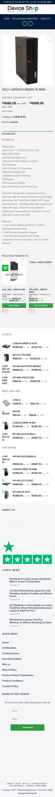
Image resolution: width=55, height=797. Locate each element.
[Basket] (51, 9)
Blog (18, 784)
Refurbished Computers (25, 19)
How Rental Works (12, 659)
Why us (6, 664)
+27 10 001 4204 (44, 2)
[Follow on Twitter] (15, 535)
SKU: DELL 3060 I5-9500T (38, 290)
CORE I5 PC (45, 19)
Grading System (10, 653)
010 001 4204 (19, 528)
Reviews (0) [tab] (8, 140)
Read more (14, 305)
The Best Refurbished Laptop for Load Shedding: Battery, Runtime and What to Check (30, 593)
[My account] (46, 9)
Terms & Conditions (12, 681)
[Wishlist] (41, 9)
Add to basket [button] (41, 305)
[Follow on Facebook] (4, 535)
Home (7, 19)
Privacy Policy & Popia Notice (18, 675)
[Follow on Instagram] (9, 535)
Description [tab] (8, 134)
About (5, 642)
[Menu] (4, 9)
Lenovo (14, 122)
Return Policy (9, 670)
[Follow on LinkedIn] (25, 535)
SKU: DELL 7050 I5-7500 (13, 290)
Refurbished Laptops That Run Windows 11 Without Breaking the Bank (30, 621)
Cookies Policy (10, 686)
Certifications (9, 648)
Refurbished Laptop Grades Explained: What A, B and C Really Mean (30, 580)
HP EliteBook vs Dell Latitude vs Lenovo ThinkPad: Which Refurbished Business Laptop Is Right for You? (31, 608)
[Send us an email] (20, 535)
